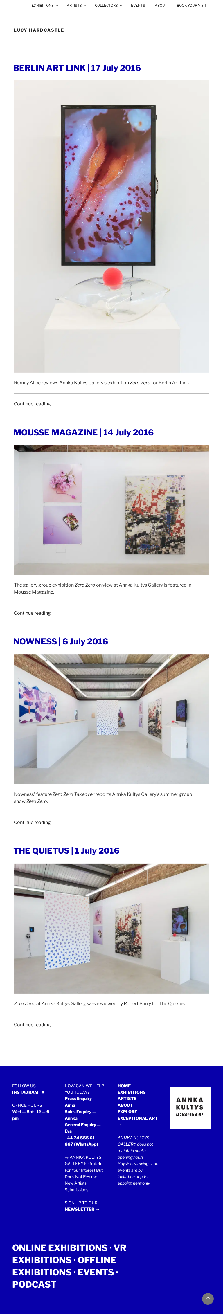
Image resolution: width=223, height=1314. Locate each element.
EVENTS (138, 5)
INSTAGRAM (25, 1092)
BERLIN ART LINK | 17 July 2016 (77, 68)
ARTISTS (74, 5)
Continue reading (32, 404)
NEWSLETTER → (82, 1209)
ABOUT (161, 5)
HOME (124, 1085)
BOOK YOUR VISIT (192, 5)
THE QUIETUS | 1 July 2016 (66, 851)
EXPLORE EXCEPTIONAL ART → (138, 1118)
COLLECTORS (106, 5)
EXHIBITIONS (43, 5)
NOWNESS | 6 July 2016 (60, 641)
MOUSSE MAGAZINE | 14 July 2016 (83, 432)
